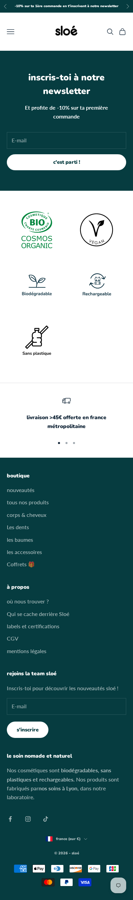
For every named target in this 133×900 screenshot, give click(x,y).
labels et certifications (33, 626)
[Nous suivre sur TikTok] (45, 819)
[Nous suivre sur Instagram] (28, 819)
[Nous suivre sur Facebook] (10, 819)
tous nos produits (28, 502)
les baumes (20, 539)
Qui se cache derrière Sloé (38, 614)
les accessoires (24, 552)
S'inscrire (28, 729)
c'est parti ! (66, 162)
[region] (66, 414)
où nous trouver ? (28, 601)
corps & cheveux (26, 514)
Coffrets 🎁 (21, 564)
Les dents (18, 527)
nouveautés (20, 490)
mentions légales (26, 651)
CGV (12, 638)
